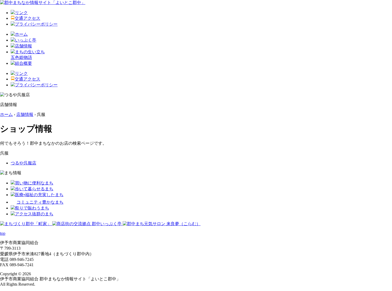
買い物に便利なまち (34, 183)
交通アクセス (27, 18)
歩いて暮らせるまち (34, 189)
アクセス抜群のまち (34, 214)
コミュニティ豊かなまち (40, 202)
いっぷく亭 (25, 40)
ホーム (21, 34)
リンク (21, 12)
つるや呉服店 (23, 163)
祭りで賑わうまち (32, 208)
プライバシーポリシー (36, 24)
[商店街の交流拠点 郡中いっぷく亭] (87, 223)
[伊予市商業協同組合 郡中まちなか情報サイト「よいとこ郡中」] (42, 2)
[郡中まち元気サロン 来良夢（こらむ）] (162, 223)
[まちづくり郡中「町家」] (26, 223)
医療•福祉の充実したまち (39, 194)
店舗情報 (23, 46)
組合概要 (23, 63)
